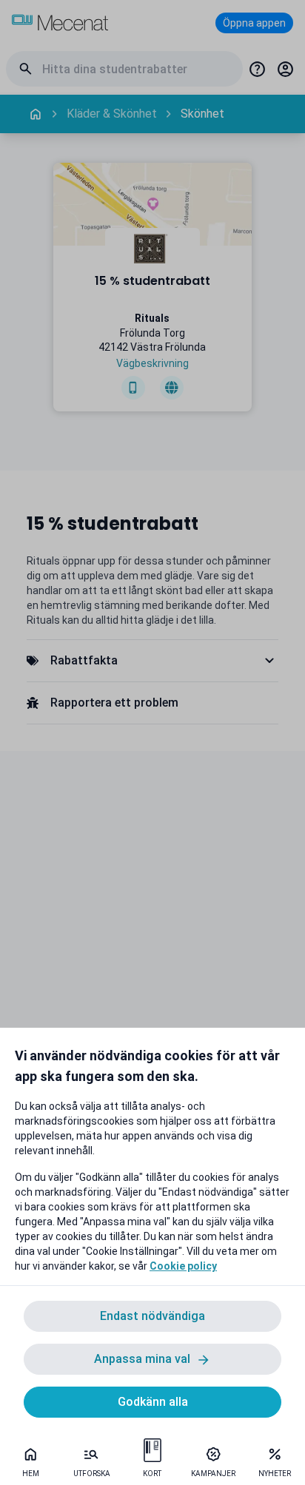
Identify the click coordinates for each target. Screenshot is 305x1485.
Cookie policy (183, 1266)
